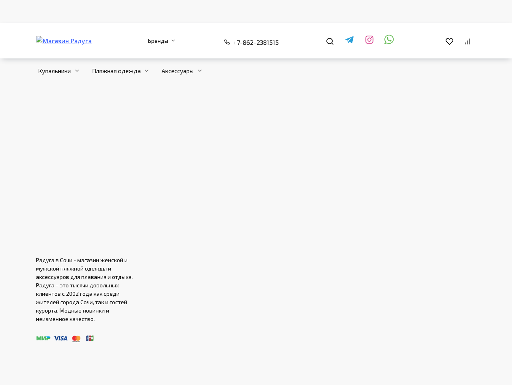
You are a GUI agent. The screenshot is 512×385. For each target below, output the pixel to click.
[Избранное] (449, 40)
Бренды (158, 40)
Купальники (54, 70)
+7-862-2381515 (255, 42)
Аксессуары (178, 70)
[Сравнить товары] (467, 40)
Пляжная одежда (116, 70)
